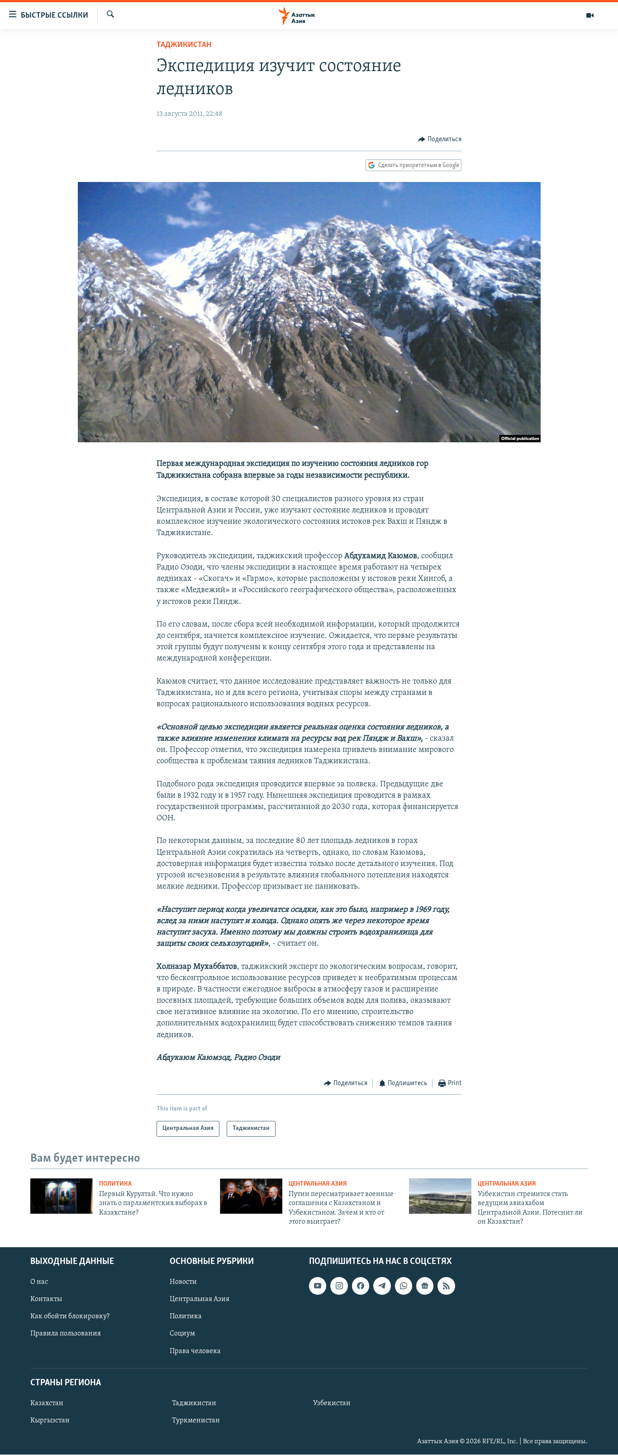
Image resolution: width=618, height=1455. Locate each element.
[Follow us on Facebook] (360, 1286)
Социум (182, 1334)
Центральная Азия (318, 1184)
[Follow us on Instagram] (338, 1286)
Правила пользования (65, 1334)
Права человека (195, 1351)
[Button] (439, 139)
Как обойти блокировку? (69, 1317)
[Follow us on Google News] (424, 1286)
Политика (115, 1184)
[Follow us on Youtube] (317, 1286)
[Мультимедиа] (590, 15)
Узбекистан (332, 1403)
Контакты (46, 1299)
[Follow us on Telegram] (381, 1286)
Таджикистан (184, 45)
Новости (183, 1282)
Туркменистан (196, 1420)
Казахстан (46, 1403)
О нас (39, 1282)
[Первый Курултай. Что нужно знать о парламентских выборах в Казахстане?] (61, 1196)
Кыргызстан (50, 1420)
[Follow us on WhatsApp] (403, 1286)
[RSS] (446, 1286)
